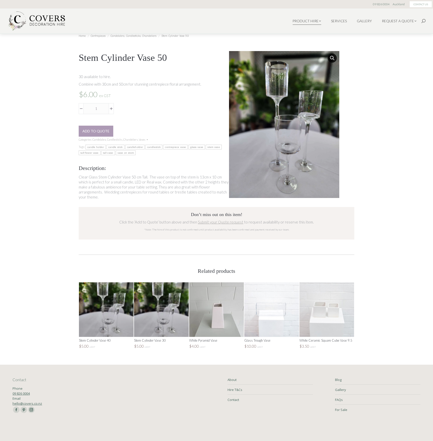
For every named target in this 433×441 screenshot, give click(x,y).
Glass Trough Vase (257, 340)
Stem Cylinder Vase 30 (150, 340)
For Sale (341, 409)
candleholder (135, 147)
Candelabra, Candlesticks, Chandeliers (115, 139)
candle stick (115, 147)
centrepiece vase (175, 147)
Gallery (340, 389)
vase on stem (126, 152)
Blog (338, 379)
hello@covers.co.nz (27, 403)
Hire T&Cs (235, 389)
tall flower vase (89, 152)
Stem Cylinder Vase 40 (95, 340)
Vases (142, 139)
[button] (332, 58)
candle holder (95, 147)
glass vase (196, 147)
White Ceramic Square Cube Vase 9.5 (325, 340)
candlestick (154, 147)
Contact (233, 399)
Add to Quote (96, 131)
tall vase (108, 152)
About (232, 379)
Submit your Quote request (220, 222)
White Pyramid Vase (203, 340)
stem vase (213, 147)
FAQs (339, 399)
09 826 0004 (21, 393)
